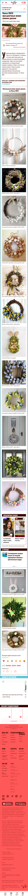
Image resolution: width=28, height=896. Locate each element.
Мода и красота (22, 733)
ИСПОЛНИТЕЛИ (22, 753)
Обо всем (12, 751)
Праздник (8, 665)
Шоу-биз (5, 732)
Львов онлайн (5, 776)
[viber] (15, 671)
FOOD (3, 748)
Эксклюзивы (5, 741)
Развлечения (14, 732)
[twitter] (11, 671)
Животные (12, 737)
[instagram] (7, 796)
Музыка (3, 744)
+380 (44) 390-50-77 (8, 859)
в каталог (14, 721)
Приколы (12, 735)
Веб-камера (4, 770)
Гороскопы (12, 739)
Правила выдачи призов (13, 783)
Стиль (20, 739)
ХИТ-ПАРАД (21, 759)
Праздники (12, 741)
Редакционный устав (13, 777)
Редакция (12, 791)
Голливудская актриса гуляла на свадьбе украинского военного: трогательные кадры (15, 556)
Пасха (3, 665)
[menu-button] (3, 3)
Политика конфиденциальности (14, 773)
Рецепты (4, 751)
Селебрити (4, 737)
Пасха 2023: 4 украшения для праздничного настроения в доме (13, 81)
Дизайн (19, 665)
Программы (4, 768)
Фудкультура (5, 759)
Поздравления (13, 753)
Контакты (12, 786)
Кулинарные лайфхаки (4, 756)
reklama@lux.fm (6, 870)
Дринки (3, 753)
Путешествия (13, 758)
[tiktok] (20, 796)
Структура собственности (14, 770)
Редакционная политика (13, 780)
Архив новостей (12, 789)
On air (21, 748)
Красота (21, 736)
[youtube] (3, 799)
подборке (5, 657)
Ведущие (4, 766)
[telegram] (3, 671)
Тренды (20, 741)
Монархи (4, 735)
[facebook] (7, 671)
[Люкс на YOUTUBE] (6, 2)
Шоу (3, 739)
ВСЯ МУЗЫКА (21, 751)
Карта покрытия (4, 773)
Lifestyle (14, 665)
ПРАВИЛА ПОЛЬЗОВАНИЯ (13, 767)
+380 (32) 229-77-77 (8, 854)
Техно (11, 755)
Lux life (4, 763)
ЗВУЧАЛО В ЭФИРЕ (21, 756)
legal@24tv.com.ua (7, 864)
